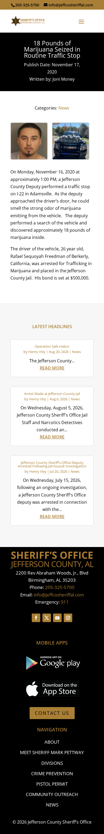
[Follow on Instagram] (68, 618)
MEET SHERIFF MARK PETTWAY (52, 752)
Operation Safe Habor (52, 346)
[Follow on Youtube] (57, 618)
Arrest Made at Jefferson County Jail (52, 393)
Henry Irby (36, 351)
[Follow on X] (46, 618)
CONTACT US (52, 713)
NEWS (52, 805)
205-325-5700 (59, 587)
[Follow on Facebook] (36, 618)
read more (52, 368)
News (63, 108)
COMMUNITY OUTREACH (52, 794)
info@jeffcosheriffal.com (59, 595)
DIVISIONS (52, 763)
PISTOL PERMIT (52, 784)
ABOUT (52, 742)
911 (65, 602)
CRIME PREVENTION (52, 773)
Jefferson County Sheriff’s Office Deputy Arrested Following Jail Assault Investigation (52, 464)
